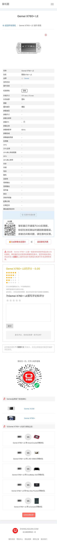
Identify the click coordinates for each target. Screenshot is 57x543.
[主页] (16, 530)
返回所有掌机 (10, 25)
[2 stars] (10, 301)
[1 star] (7, 301)
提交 (10, 326)
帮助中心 (20, 539)
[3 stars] (13, 301)
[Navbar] (52, 4)
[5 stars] (19, 301)
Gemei (26, 78)
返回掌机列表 (42, 242)
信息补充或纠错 (29, 215)
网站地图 (28, 539)
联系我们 (44, 539)
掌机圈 (5, 4)
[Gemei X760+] (13, 418)
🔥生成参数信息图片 (17, 242)
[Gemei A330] (13, 408)
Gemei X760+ (29, 418)
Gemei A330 (29, 409)
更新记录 (36, 539)
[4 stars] (16, 301)
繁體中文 (20, 347)
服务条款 (11, 539)
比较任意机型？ (29, 515)
